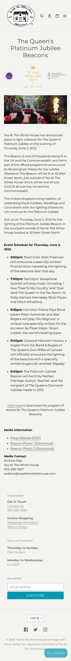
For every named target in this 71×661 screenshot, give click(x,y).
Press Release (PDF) (25, 438)
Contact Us (15, 506)
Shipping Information (23, 522)
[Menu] (65, 16)
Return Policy (17, 527)
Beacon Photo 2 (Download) (32, 448)
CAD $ (34, 618)
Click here (14, 405)
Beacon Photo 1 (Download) (31, 443)
